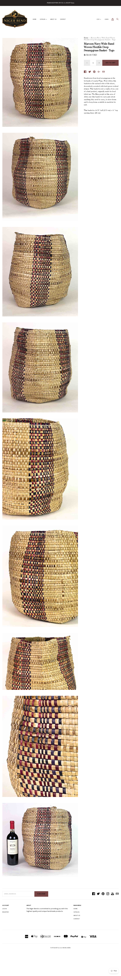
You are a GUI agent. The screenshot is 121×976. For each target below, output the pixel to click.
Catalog (42, 19)
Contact (63, 19)
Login (106, 19)
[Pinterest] (103, 894)
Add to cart (110, 63)
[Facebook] (93, 894)
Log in (4, 909)
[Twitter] (98, 894)
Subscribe (41, 894)
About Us (53, 19)
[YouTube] (112, 894)
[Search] (117, 20)
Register (5, 912)
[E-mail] (117, 894)
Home (34, 19)
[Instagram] (107, 894)
